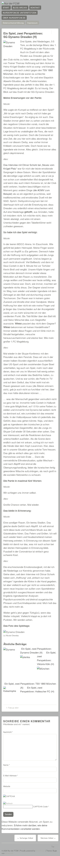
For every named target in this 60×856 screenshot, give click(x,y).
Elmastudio (9, 853)
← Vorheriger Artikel (25, 838)
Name (6, 765)
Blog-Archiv (20, 7)
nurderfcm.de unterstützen (19, 12)
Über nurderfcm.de (14, 17)
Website (6, 786)
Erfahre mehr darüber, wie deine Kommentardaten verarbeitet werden (24, 827)
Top (52, 846)
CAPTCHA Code (40, 806)
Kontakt (35, 7)
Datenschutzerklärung (13, 23)
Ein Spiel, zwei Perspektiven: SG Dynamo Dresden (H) (23, 35)
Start (6, 7)
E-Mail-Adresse (10, 775)
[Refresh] (8, 803)
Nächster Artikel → (48, 838)
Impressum (32, 23)
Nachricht (8, 732)
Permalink (49, 32)
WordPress (40, 850)
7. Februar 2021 (12, 707)
